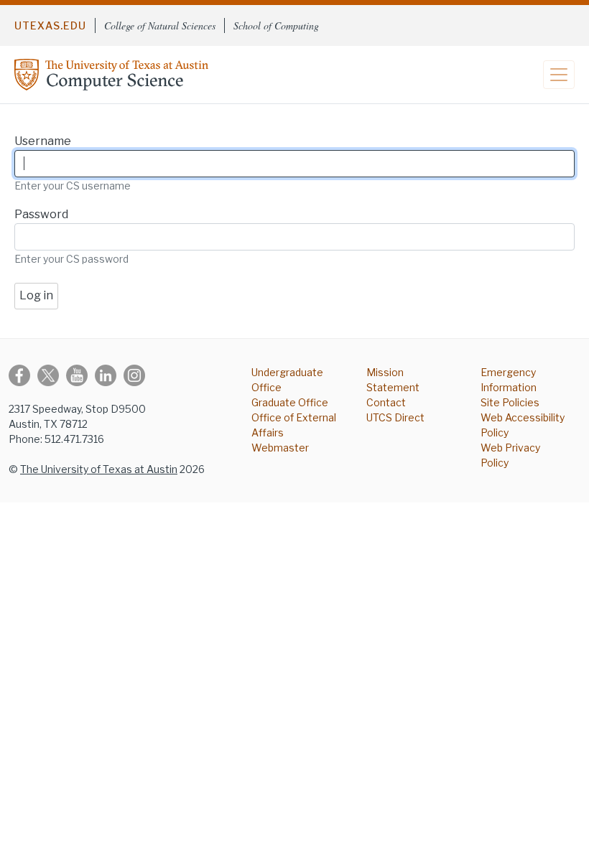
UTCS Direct (395, 417)
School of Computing (276, 25)
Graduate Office (289, 402)
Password (41, 214)
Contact (386, 402)
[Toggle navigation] (559, 74)
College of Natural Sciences (159, 25)
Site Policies (510, 402)
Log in (36, 295)
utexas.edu (50, 25)
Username (42, 141)
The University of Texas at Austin (98, 469)
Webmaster (280, 447)
